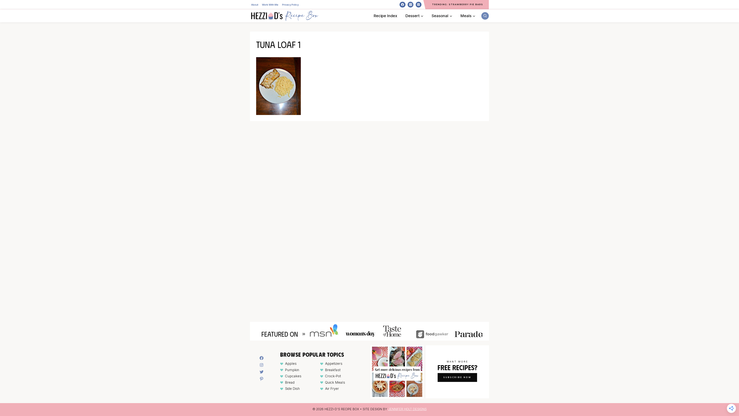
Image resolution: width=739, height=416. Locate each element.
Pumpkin (292, 370)
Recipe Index (385, 15)
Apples (291, 363)
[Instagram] (410, 5)
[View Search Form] (485, 16)
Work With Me (270, 4)
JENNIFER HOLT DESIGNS (407, 409)
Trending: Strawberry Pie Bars (457, 4)
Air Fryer (332, 389)
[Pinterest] (418, 5)
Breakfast (333, 370)
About (254, 4)
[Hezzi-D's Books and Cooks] (284, 16)
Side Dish (292, 389)
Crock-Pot (333, 376)
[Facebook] (402, 5)
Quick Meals (335, 382)
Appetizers (333, 363)
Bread (290, 382)
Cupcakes (293, 376)
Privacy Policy (290, 4)
